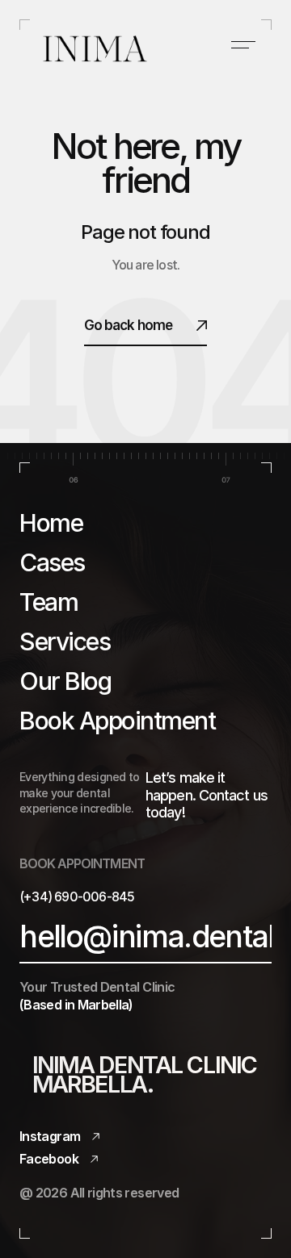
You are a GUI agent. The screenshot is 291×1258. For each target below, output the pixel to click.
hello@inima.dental (146, 936)
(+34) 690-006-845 (76, 896)
